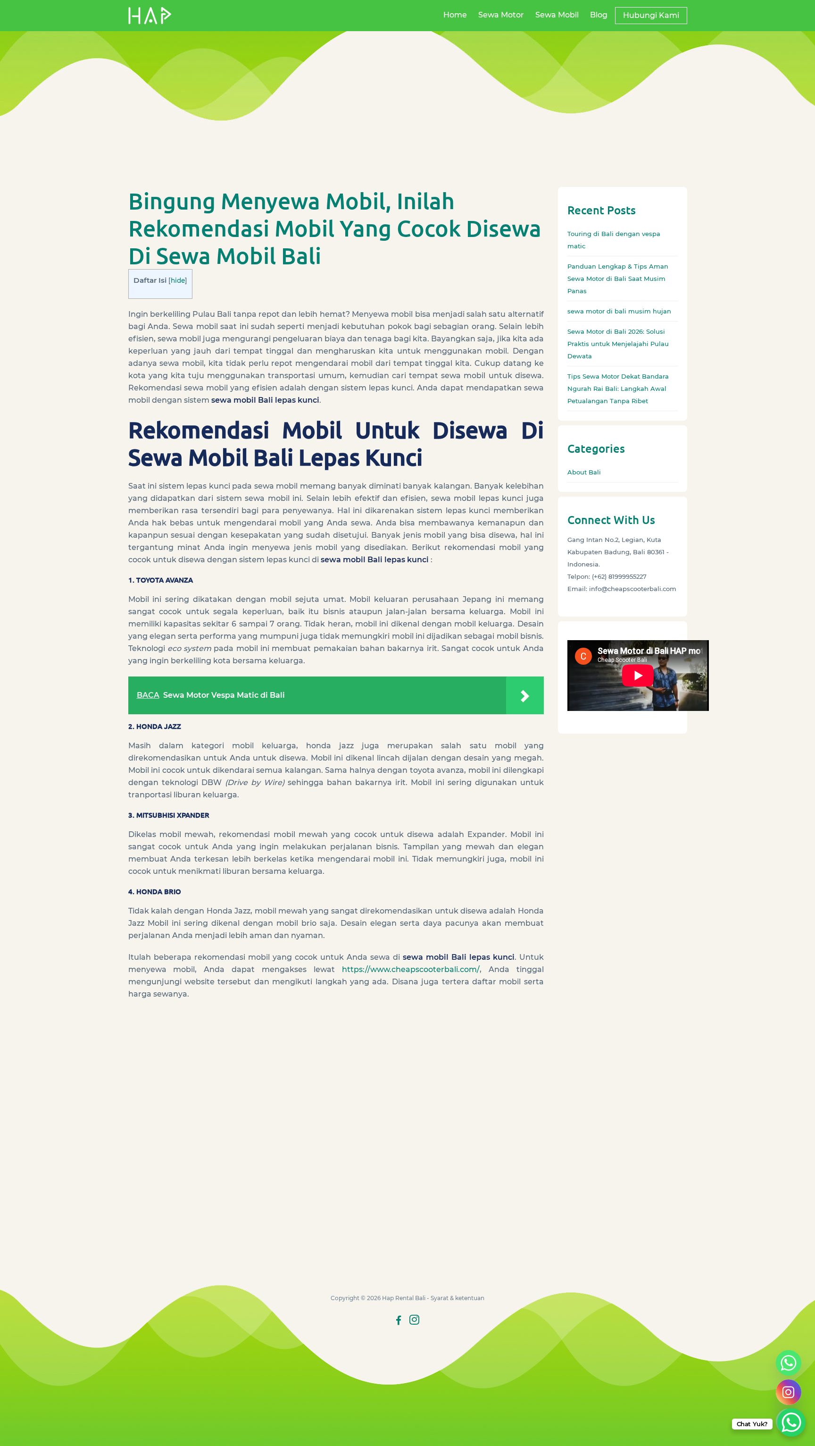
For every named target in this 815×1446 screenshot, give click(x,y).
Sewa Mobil (557, 14)
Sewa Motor (501, 14)
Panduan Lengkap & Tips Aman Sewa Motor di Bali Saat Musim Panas (617, 278)
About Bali (584, 472)
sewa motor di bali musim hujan (619, 311)
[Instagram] (788, 1392)
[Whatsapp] (788, 1363)
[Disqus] (336, 1151)
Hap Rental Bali (403, 1298)
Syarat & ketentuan (457, 1298)
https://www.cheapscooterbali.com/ (411, 969)
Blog (598, 14)
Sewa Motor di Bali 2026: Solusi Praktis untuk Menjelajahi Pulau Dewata (618, 344)
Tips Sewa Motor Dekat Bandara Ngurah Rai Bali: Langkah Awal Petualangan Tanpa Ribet (618, 388)
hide (178, 280)
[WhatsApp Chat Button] (791, 1422)
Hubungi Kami (651, 15)
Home (455, 14)
